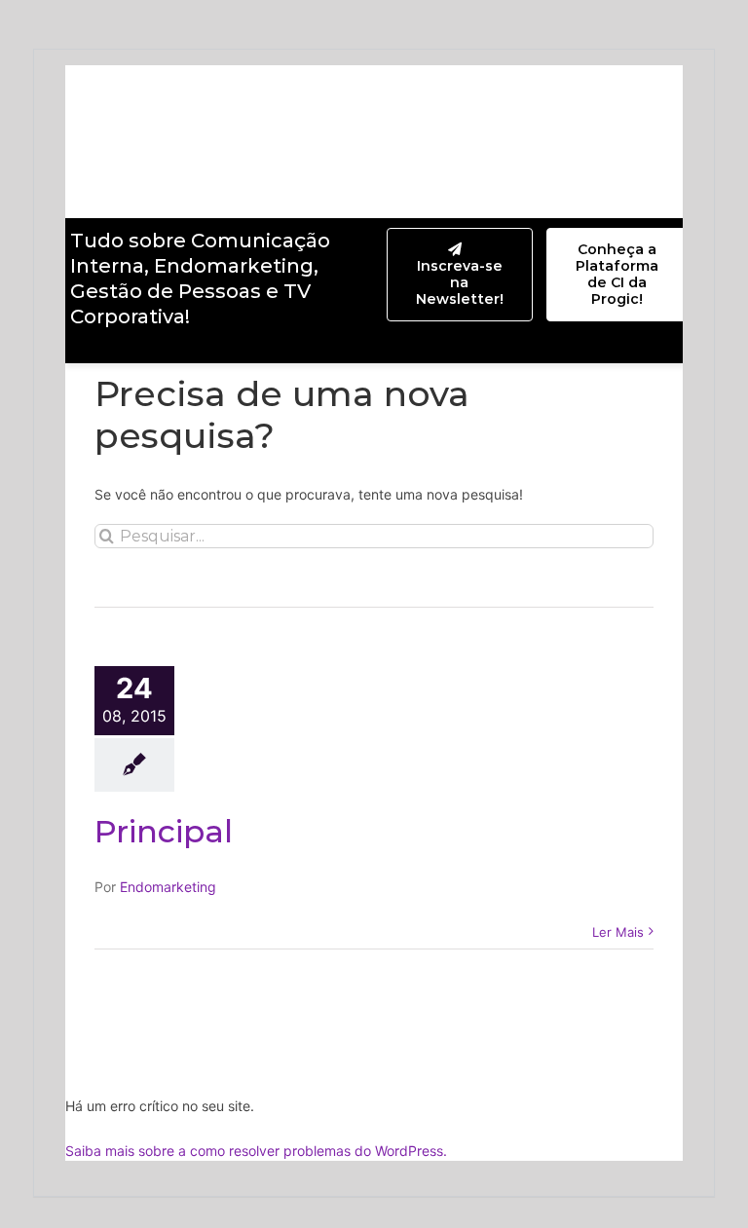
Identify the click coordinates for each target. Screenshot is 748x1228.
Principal (163, 831)
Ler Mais (618, 932)
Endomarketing (168, 886)
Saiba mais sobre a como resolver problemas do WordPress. (256, 1150)
